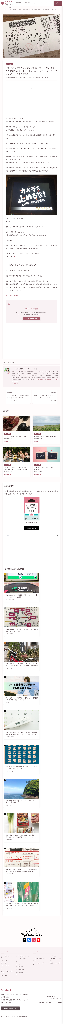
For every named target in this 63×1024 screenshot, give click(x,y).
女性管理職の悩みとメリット (7, 956)
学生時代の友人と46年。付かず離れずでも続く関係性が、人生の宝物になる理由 (16, 468)
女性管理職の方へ (19, 3)
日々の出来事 (9, 64)
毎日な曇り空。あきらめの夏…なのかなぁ (46, 436)
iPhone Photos (5, 965)
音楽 (17, 974)
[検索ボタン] (57, 535)
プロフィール (40, 3)
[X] (24, 940)
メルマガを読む (48, 3)
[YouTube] (38, 940)
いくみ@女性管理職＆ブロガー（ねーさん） (25, 369)
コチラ (15, 256)
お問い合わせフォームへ (10, 1008)
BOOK (54, 1002)
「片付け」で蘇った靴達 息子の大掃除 (15, 436)
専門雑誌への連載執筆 (54, 963)
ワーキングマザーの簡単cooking (7, 972)
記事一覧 (16, 383)
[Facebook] (29, 940)
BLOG (60, 1002)
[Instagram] (34, 940)
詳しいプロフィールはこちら (44, 379)
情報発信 (3, 963)
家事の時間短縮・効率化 (22, 956)
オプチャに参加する (12, 295)
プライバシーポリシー (56, 1017)
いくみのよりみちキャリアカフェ (54, 959)
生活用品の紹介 (20, 969)
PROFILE (41, 1002)
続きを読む (6, 441)
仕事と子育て (4, 960)
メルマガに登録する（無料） (32, 318)
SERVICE (48, 1002)
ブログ (35, 3)
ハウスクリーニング (21, 958)
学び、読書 (4, 975)
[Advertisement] (31, 101)
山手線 (18, 964)
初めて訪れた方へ (28, 3)
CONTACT (57, 3)
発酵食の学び (19, 972)
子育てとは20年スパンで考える (39, 963)
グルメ (2, 968)
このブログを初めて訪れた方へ (39, 959)
